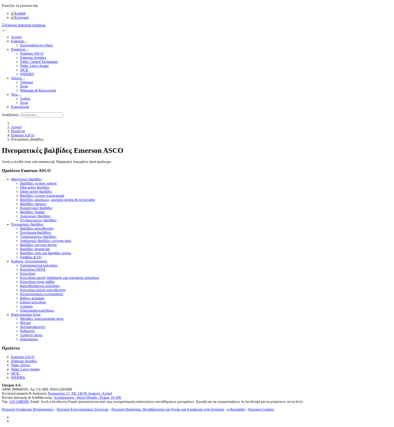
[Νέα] (19, 95)
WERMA (27, 74)
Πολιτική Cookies (261, 409)
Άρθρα (25, 98)
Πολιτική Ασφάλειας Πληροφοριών (28, 409)
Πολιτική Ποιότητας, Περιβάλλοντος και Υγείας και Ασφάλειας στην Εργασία (167, 409)
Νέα (14, 94)
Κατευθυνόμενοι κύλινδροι (40, 286)
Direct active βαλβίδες (36, 191)
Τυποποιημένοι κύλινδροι (38, 265)
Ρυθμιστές (27, 331)
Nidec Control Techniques (39, 62)
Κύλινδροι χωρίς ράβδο (37, 282)
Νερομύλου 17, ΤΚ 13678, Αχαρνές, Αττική (80, 393)
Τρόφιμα (26, 82)
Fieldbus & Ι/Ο (31, 257)
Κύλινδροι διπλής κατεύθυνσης (43, 290)
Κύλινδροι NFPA (33, 269)
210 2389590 (19, 402)
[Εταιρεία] (25, 42)
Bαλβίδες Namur (32, 212)
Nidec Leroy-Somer (34, 66)
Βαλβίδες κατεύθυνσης (37, 228)
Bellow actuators (32, 298)
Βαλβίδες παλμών (33, 204)
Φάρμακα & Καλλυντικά (38, 90)
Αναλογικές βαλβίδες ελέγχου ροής (45, 241)
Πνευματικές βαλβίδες (27, 224)
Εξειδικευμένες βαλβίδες (38, 220)
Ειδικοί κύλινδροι (33, 302)
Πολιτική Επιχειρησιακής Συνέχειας (83, 409)
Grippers (26, 306)
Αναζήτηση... (11, 115)
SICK (24, 70)
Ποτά (24, 86)
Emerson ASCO (32, 53)
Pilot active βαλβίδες (35, 187)
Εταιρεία (17, 41)
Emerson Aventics (33, 57)
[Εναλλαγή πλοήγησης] (3, 30)
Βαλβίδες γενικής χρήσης (38, 183)
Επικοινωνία (20, 107)
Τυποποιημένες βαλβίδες (38, 237)
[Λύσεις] (23, 79)
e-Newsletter (236, 409)
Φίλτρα (25, 323)
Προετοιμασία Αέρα (25, 314)
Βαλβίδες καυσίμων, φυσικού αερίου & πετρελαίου (57, 200)
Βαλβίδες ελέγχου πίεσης (38, 245)
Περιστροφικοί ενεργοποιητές (41, 294)
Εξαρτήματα (29, 339)
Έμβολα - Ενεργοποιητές (29, 261)
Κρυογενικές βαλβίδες (36, 208)
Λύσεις (16, 78)
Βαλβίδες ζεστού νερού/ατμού (42, 196)
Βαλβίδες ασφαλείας (35, 249)
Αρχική (16, 37)
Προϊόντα (18, 49)
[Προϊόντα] (27, 50)
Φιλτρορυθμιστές (32, 327)
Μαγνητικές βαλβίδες (26, 179)
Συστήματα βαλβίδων (35, 232)
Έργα (24, 103)
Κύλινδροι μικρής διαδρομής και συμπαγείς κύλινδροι (59, 278)
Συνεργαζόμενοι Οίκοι (36, 45)
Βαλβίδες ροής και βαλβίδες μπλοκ (45, 253)
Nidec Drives (20, 365)
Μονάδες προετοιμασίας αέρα (41, 319)
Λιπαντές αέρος (31, 335)
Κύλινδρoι (27, 273)
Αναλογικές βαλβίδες (35, 216)
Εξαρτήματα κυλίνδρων (37, 310)
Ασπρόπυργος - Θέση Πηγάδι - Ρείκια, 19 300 (87, 397)
